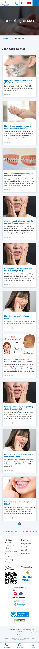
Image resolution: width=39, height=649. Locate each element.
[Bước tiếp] (19, 604)
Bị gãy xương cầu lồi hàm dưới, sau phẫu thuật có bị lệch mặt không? (18, 82)
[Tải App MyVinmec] (11, 578)
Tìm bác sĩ (8, 557)
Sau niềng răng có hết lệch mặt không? (16, 503)
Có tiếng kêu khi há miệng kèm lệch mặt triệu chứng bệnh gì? (18, 270)
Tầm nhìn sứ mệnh (9, 547)
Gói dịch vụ (25, 547)
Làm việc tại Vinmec (9, 561)
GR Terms (19, 634)
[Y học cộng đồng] (19, 601)
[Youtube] (15, 593)
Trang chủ (5, 39)
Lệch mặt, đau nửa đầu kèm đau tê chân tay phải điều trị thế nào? (17, 127)
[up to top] (33, 630)
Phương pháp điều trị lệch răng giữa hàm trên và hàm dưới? (18, 175)
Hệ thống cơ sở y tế (11, 552)
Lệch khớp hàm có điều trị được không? (16, 317)
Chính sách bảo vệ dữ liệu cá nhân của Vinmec (19, 629)
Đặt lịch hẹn (25, 553)
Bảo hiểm (24, 550)
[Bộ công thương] (19, 614)
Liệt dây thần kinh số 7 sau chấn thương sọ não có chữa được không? (18, 360)
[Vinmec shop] (27, 575)
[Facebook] (21, 593)
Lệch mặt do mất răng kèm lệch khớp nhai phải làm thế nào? (18, 408)
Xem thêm (7, 94)
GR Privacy (19, 631)
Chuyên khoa (26, 544)
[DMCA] (19, 620)
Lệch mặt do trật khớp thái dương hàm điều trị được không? (19, 455)
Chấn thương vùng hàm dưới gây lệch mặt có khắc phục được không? (19, 222)
